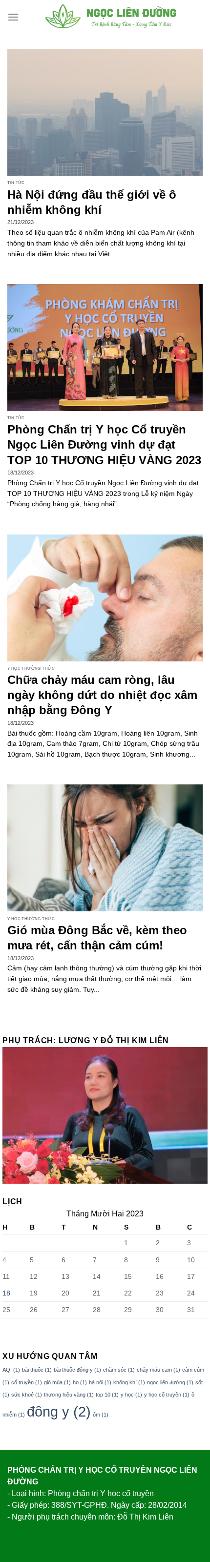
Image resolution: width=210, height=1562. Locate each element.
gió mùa (57, 1382)
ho (80, 1382)
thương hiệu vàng (69, 1395)
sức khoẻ (26, 1395)
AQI (11, 1370)
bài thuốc (37, 1370)
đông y (59, 1411)
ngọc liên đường (170, 1382)
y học (131, 1395)
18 (6, 1293)
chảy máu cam (158, 1370)
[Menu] (13, 17)
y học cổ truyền (166, 1395)
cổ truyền (26, 1382)
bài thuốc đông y (77, 1370)
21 (97, 1293)
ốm (100, 1415)
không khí (129, 1382)
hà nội (100, 1382)
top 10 (107, 1395)
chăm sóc (119, 1370)
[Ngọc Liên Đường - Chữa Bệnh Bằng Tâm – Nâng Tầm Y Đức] (110, 17)
